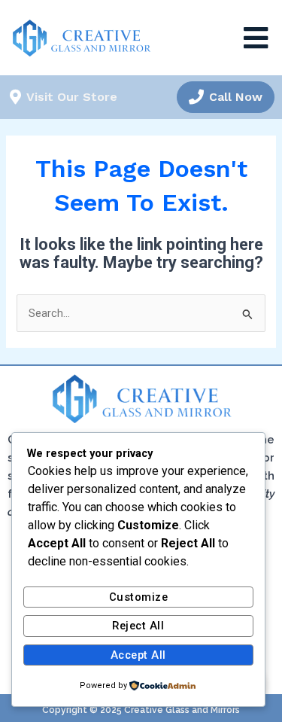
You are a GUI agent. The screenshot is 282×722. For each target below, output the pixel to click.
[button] (256, 38)
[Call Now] (196, 97)
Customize (138, 597)
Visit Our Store (71, 97)
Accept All (138, 655)
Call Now (235, 97)
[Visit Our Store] (15, 97)
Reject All (138, 625)
